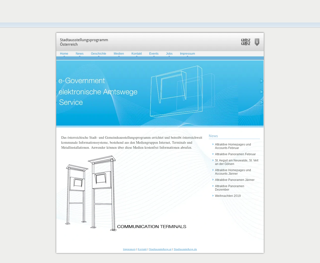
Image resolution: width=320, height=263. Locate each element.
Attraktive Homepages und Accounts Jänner (233, 171)
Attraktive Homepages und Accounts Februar (233, 146)
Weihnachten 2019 (228, 196)
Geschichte (98, 53)
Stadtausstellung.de (185, 249)
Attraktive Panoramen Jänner (234, 180)
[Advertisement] (91, 11)
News (80, 53)
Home (64, 53)
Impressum (187, 53)
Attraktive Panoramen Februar (235, 154)
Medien (119, 53)
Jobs (169, 53)
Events (153, 53)
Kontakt (137, 53)
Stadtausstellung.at (160, 249)
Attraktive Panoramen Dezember (229, 187)
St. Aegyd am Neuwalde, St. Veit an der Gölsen (236, 162)
